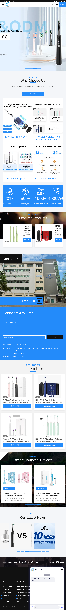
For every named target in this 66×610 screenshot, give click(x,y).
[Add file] (32, 607)
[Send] (61, 607)
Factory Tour (6, 589)
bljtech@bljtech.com (8, 1)
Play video (28, 301)
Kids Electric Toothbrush (23, 592)
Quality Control (7, 592)
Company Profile (7, 586)
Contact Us (6, 595)
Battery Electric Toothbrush (24, 601)
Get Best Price (27, 240)
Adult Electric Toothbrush (23, 586)
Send (55, 337)
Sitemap (5, 598)
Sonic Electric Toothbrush (24, 589)
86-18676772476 (60, 1)
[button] (27, 504)
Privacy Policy (6, 601)
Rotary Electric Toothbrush (24, 595)
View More (33, 93)
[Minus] (62, 570)
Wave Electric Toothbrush (24, 598)
